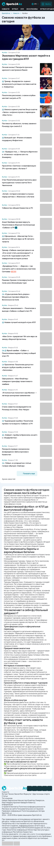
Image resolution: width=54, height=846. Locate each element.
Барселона (12, 800)
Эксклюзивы (32, 9)
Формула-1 (28, 794)
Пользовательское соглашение (30, 809)
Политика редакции (30, 811)
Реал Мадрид (7, 802)
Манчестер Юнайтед (26, 800)
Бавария (24, 802)
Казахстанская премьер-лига (16, 516)
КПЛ (22, 9)
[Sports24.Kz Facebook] (29, 788)
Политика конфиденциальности (32, 806)
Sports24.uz (7, 813)
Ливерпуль (39, 800)
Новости (5, 9)
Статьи (5, 796)
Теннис (11, 794)
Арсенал (16, 802)
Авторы (41, 811)
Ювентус (32, 802)
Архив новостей (8, 479)
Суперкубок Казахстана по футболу (18, 529)
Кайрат (5, 800)
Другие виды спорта (41, 794)
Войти (48, 4)
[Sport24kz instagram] (49, 788)
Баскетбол (18, 794)
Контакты (14, 806)
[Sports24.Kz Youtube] (39, 788)
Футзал (5, 794)
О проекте (6, 806)
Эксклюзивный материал (14, 744)
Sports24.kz (6, 13)
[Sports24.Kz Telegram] (34, 788)
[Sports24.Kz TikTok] (44, 788)
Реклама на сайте (9, 809)
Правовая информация (11, 811)
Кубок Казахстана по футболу (16, 523)
